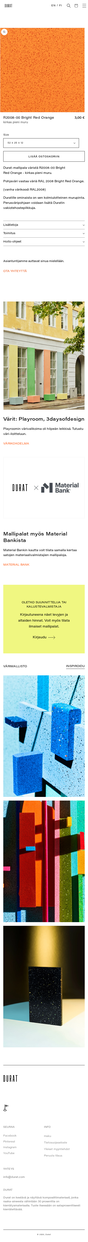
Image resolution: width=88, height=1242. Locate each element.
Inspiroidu (75, 666)
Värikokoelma (16, 443)
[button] (68, 5)
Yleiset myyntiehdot (57, 1149)
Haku (47, 1136)
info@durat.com (14, 1177)
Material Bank (16, 565)
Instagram (10, 1147)
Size (6, 135)
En (53, 5)
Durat (48, 1234)
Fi (60, 5)
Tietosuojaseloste (55, 1142)
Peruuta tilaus (53, 1155)
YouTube (9, 1153)
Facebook (10, 1135)
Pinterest (9, 1141)
